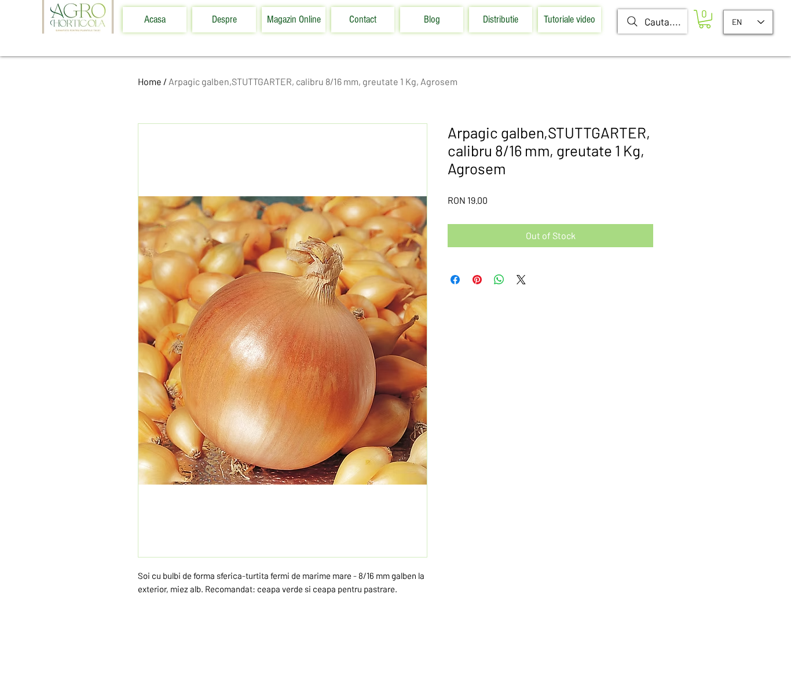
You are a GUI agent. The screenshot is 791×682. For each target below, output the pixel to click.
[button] (705, 19)
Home (150, 81)
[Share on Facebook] (455, 280)
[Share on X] (521, 280)
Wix (472, 667)
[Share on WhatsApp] (499, 280)
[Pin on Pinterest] (477, 280)
